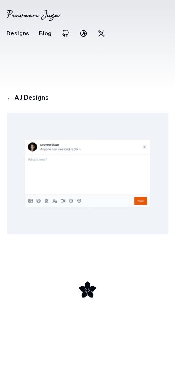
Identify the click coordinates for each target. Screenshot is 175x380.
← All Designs (28, 97)
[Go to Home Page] (87, 15)
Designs (18, 33)
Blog (45, 33)
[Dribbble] (83, 33)
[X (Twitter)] (101, 33)
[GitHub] (65, 33)
